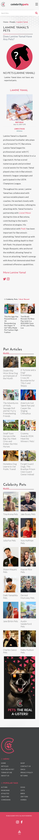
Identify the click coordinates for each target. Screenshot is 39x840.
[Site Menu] (36, 4)
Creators (5, 797)
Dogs (22, 787)
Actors (4, 787)
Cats (22, 790)
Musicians (5, 790)
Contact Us (25, 766)
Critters (24, 797)
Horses (23, 800)
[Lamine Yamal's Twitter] (4, 279)
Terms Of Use (6, 772)
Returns (24, 776)
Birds (22, 793)
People (12, 22)
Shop (22, 763)
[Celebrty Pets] (19, 4)
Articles (4, 766)
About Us (5, 776)
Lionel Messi (25, 213)
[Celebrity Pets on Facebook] (22, 821)
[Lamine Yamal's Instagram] (8, 279)
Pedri (23, 228)
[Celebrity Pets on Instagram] (17, 821)
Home (5, 22)
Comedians (5, 800)
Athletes (19, 131)
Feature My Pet (7, 769)
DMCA (22, 769)
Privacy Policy (26, 772)
